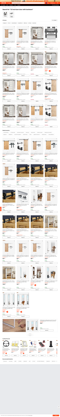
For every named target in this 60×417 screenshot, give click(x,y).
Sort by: (53, 20)
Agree (56, 415)
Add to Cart (8, 75)
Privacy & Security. (30, 415)
